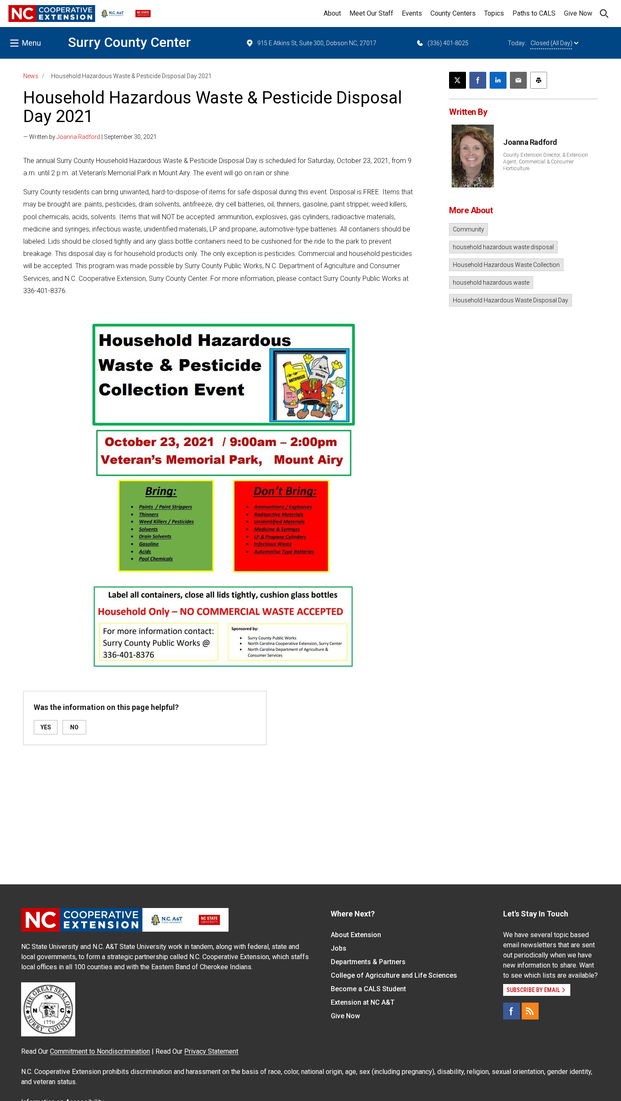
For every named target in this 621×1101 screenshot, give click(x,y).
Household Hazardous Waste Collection (506, 264)
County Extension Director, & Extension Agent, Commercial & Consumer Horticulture (545, 161)
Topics (494, 13)
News (30, 76)
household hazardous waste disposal (503, 247)
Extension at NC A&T (363, 1002)
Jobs (338, 948)
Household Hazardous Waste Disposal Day (510, 300)
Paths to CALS (534, 13)
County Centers (453, 13)
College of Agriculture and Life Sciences (394, 975)
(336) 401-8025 (448, 43)
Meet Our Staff (371, 13)
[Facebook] (511, 1011)
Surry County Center (129, 42)
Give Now (578, 13)
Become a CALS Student (368, 989)
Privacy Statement (211, 1051)
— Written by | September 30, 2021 (90, 136)
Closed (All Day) (551, 43)
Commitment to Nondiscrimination (100, 1051)
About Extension (356, 935)
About (332, 13)
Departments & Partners (368, 962)
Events (412, 13)
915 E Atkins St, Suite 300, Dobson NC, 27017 (316, 43)
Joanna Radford (78, 136)
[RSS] (530, 1011)
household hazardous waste (491, 282)
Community (468, 229)
